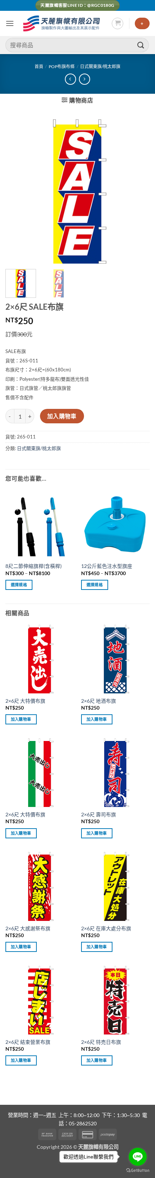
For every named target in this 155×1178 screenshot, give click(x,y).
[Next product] (70, 79)
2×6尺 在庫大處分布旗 (106, 928)
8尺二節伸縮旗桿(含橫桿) (33, 566)
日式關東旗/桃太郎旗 (100, 66)
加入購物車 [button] (21, 719)
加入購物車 (62, 416)
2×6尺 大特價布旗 (25, 701)
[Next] (137, 191)
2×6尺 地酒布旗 (98, 701)
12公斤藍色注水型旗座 (106, 566)
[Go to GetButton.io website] (137, 1170)
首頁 (39, 66)
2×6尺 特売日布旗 (101, 1042)
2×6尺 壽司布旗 (98, 814)
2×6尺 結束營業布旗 (27, 1042)
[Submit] (141, 45)
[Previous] (17, 191)
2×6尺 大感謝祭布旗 (27, 928)
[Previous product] (84, 79)
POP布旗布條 (62, 66)
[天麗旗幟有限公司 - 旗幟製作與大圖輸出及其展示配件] (62, 23)
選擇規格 (19, 584)
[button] (9, 23)
